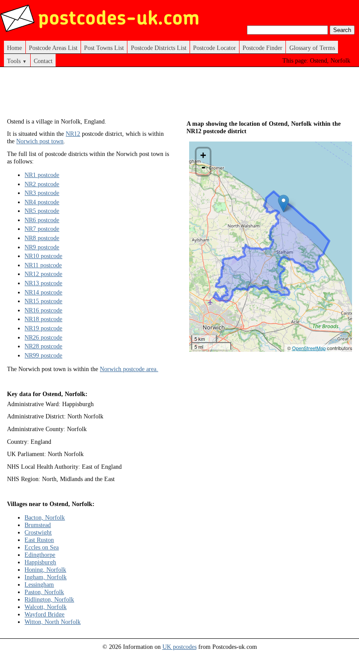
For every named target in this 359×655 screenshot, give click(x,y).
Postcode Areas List (53, 47)
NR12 (73, 133)
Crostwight (38, 532)
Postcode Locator (214, 47)
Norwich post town (39, 141)
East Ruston (39, 539)
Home (14, 47)
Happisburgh (40, 562)
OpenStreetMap (309, 347)
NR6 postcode (42, 219)
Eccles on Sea (42, 547)
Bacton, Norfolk (45, 517)
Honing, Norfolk (45, 569)
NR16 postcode (43, 310)
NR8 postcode (42, 237)
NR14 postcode (43, 292)
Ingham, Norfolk (46, 577)
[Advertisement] (166, 95)
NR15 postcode (43, 300)
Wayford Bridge (44, 614)
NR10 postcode (43, 255)
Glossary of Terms (312, 47)
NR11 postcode (43, 265)
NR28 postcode (43, 346)
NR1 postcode (42, 174)
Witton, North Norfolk (53, 621)
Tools (17, 60)
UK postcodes (179, 646)
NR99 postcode (43, 355)
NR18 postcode (43, 318)
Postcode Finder (262, 47)
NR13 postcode (43, 283)
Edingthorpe (40, 554)
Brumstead (38, 524)
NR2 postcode (42, 184)
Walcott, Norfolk (46, 606)
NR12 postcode (43, 273)
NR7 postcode (42, 228)
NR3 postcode (42, 192)
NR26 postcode (43, 337)
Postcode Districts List (159, 47)
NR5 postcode (42, 210)
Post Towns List (104, 47)
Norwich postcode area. (129, 368)
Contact (43, 60)
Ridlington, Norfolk (49, 599)
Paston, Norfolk (44, 591)
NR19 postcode (43, 328)
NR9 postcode (42, 247)
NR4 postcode (42, 201)
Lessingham (39, 584)
